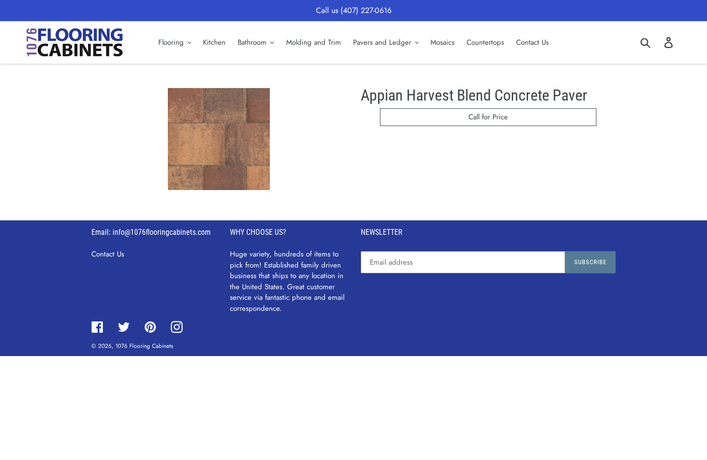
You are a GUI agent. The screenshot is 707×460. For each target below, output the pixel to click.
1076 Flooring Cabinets (144, 346)
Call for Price (488, 117)
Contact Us (107, 254)
